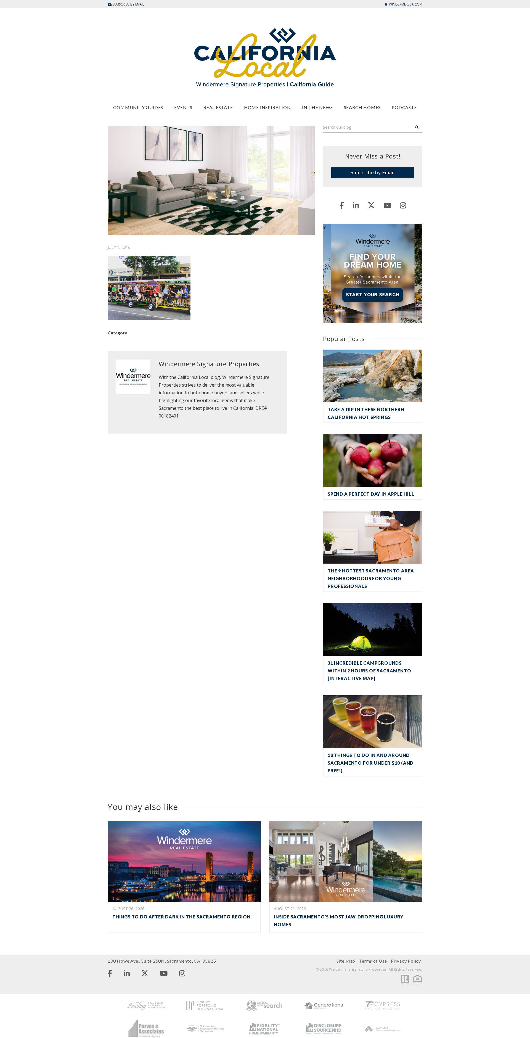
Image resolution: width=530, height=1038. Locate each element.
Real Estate (218, 107)
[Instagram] (403, 205)
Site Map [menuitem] (345, 960)
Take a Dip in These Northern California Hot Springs (366, 413)
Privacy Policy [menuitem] (406, 960)
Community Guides (138, 107)
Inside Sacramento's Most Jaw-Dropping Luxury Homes (339, 920)
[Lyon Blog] (265, 57)
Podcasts (404, 107)
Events (183, 107)
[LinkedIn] (356, 205)
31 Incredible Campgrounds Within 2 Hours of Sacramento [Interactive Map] (369, 670)
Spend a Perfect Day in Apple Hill (371, 493)
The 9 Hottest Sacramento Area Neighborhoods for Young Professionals (371, 578)
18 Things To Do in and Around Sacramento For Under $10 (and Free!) (371, 762)
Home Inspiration (267, 107)
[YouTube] (387, 205)
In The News (317, 107)
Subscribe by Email (373, 172)
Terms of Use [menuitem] (373, 960)
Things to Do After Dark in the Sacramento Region (181, 916)
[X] (371, 205)
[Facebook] (342, 205)
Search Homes (362, 107)
